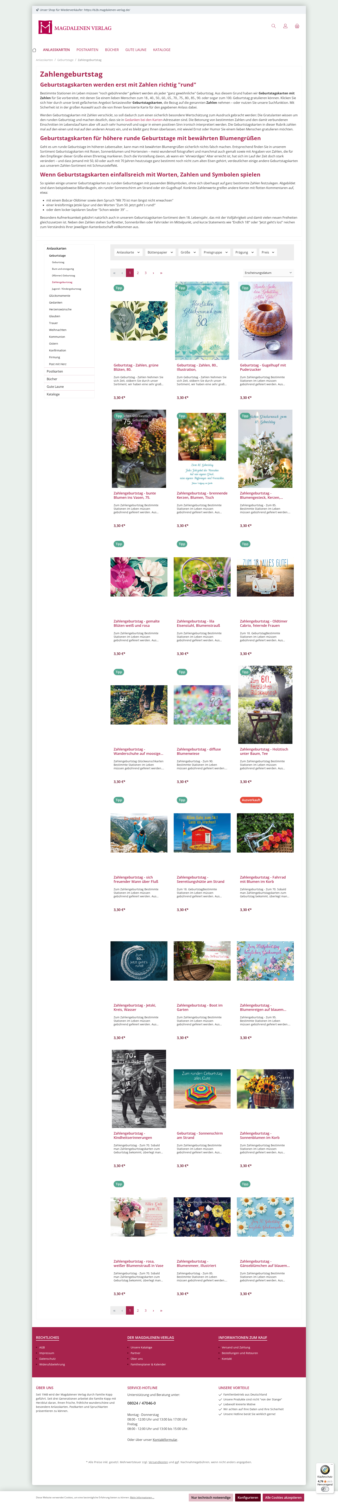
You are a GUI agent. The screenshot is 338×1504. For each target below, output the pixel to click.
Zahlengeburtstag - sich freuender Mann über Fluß (136, 879)
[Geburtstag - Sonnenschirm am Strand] (202, 1089)
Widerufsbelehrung (52, 1364)
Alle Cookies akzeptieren (283, 1497)
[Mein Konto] (285, 26)
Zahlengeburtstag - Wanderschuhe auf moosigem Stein (139, 751)
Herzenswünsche (60, 309)
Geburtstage (57, 255)
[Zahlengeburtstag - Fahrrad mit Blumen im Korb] (265, 833)
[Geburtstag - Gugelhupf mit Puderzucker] (265, 321)
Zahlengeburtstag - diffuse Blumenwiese (199, 751)
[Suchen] (274, 26)
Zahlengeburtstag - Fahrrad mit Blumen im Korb (263, 879)
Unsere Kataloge (141, 1347)
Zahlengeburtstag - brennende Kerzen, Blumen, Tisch (202, 495)
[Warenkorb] (297, 26)
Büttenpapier (158, 252)
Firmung (54, 357)
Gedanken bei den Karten (143, 120)
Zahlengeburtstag (62, 282)
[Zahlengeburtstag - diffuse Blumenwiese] (202, 705)
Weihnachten (58, 330)
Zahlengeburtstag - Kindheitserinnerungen (133, 1135)
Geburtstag (58, 262)
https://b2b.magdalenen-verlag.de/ (107, 10)
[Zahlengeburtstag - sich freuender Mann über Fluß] (139, 833)
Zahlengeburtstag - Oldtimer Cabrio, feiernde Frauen (264, 623)
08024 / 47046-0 (141, 1403)
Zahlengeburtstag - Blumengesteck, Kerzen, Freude (260, 495)
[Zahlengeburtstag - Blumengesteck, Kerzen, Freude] (265, 449)
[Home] (36, 50)
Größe (186, 252)
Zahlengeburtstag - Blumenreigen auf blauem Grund (261, 1007)
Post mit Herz (58, 364)
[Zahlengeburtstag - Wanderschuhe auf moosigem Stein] (139, 705)
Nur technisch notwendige (211, 1497)
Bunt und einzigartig (63, 269)
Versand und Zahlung (236, 1347)
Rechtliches (47, 1337)
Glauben (54, 316)
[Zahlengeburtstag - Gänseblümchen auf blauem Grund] (265, 1217)
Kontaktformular (165, 1440)
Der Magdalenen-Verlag (150, 1337)
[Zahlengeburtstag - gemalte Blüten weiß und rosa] (139, 577)
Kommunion (57, 337)
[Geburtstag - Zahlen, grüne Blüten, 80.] (139, 321)
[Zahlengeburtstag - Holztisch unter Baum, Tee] (265, 705)
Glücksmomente (59, 295)
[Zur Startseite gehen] (75, 27)
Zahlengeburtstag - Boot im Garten (200, 1007)
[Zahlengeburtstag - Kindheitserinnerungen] (139, 1089)
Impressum (46, 1353)
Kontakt (227, 1359)
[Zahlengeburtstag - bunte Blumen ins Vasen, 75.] (139, 449)
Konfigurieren (248, 1497)
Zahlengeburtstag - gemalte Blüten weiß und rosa (137, 623)
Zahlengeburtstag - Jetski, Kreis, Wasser (135, 1007)
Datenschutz (47, 1359)
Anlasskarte (126, 252)
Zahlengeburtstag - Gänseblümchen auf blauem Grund (263, 1263)
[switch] (325, 1489)
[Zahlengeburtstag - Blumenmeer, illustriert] (202, 1217)
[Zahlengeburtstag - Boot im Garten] (202, 961)
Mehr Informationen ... (142, 1497)
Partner (135, 1353)
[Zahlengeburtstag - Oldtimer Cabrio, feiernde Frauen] (265, 577)
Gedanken (55, 302)
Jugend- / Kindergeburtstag (66, 288)
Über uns (137, 1359)
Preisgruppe (213, 252)
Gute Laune (55, 386)
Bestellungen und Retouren (240, 1353)
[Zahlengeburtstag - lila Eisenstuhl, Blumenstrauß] (202, 577)
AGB (42, 1347)
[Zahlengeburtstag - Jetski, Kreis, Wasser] (139, 961)
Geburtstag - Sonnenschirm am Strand (200, 1135)
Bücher (52, 379)
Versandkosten (158, 1462)
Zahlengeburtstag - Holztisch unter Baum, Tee (264, 751)
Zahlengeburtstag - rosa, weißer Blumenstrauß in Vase (138, 1263)
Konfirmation (57, 350)
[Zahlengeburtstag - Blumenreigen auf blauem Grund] (265, 961)
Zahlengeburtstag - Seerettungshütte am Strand (200, 879)
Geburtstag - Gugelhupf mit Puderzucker (263, 367)
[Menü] (331, 1465)
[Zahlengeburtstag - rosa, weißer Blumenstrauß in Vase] (139, 1217)
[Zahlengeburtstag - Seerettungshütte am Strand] (202, 833)
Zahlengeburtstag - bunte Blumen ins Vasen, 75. (135, 495)
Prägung (242, 252)
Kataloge (53, 394)
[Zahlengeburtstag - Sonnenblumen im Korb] (265, 1089)
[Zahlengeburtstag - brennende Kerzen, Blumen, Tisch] (202, 449)
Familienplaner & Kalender (148, 1364)
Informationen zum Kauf (242, 1337)
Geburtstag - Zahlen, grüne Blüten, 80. (136, 367)
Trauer (53, 323)
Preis (266, 252)
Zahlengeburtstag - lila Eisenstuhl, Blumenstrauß (198, 623)
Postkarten (55, 371)
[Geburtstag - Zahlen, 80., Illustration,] (202, 321)
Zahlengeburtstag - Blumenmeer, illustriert (196, 1263)
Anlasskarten (56, 248)
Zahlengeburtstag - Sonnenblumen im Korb (260, 1135)
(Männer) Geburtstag (63, 275)
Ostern (53, 343)
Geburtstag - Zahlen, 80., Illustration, (197, 367)
